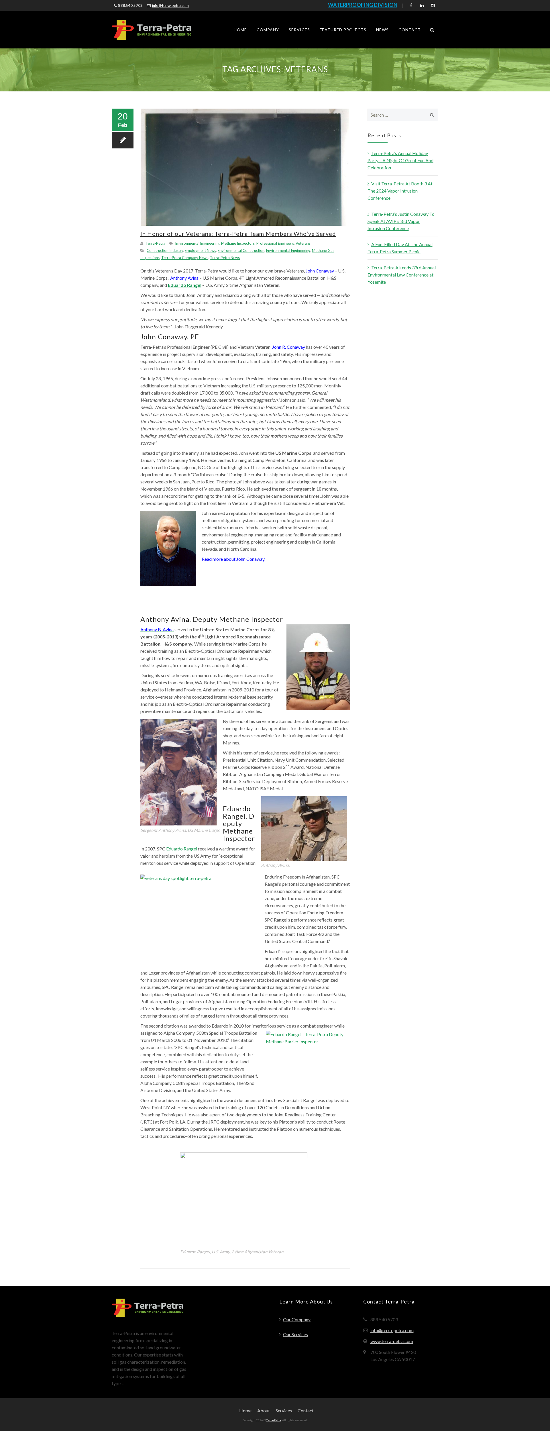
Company (268, 29)
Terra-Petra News (225, 257)
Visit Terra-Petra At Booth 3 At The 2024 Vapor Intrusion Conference (400, 191)
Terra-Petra (155, 243)
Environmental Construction (241, 250)
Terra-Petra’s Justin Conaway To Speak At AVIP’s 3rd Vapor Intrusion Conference (401, 221)
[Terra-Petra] (151, 29)
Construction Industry (165, 250)
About (263, 1410)
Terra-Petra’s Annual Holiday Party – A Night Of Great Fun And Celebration (400, 160)
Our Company (297, 1319)
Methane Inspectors (238, 243)
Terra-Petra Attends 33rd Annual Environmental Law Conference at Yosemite (402, 275)
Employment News (200, 250)
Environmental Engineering (197, 243)
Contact (409, 29)
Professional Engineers (275, 243)
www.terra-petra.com (391, 1341)
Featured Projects (343, 29)
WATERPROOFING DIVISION (362, 5)
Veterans (303, 243)
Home (240, 29)
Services (299, 29)
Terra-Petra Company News (184, 257)
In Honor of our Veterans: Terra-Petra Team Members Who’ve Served (238, 233)
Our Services (295, 1334)
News (382, 29)
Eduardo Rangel (181, 848)
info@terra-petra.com (170, 5)
